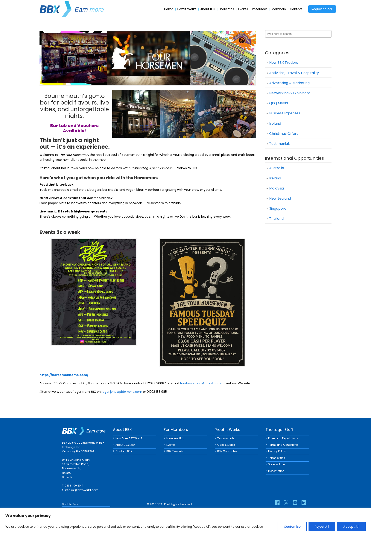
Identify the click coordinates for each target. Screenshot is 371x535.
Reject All (322, 526)
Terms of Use (276, 458)
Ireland (275, 123)
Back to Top (70, 504)
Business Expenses (284, 113)
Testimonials (279, 143)
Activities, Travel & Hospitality (294, 72)
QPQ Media (278, 103)
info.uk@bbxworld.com (82, 490)
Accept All (351, 526)
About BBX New (125, 445)
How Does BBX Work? (129, 438)
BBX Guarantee (227, 451)
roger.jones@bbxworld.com (122, 392)
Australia (276, 167)
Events (243, 9)
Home (168, 9)
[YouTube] (295, 502)
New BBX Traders (283, 62)
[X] (286, 502)
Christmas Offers (283, 133)
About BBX (208, 9)
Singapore (277, 208)
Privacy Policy (277, 451)
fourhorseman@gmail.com (200, 383)
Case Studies (226, 445)
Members (279, 9)
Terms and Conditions (283, 445)
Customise (292, 526)
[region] (185, 521)
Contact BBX (124, 451)
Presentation (276, 471)
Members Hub (175, 438)
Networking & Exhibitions (289, 93)
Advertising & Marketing (289, 82)
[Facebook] (277, 502)
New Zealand (280, 198)
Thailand (276, 218)
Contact (296, 9)
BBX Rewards (175, 451)
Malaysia (276, 188)
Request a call (322, 9)
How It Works (186, 9)
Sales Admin (276, 464)
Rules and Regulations (283, 438)
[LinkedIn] (303, 502)
